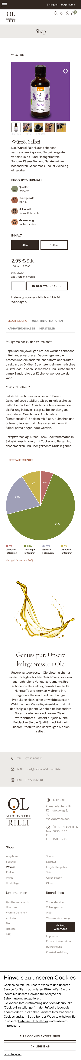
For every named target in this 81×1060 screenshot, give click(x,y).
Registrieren (68, 4)
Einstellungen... (12, 1054)
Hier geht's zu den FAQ (19, 560)
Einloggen (52, 4)
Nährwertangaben (21, 328)
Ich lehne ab (40, 1046)
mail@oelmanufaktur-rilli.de (43, 769)
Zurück (19, 54)
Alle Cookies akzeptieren (40, 1036)
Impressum (11, 1026)
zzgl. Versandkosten (23, 276)
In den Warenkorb (47, 285)
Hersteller (47, 328)
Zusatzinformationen (47, 320)
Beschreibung (17, 320)
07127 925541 (33, 758)
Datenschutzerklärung (33, 1021)
